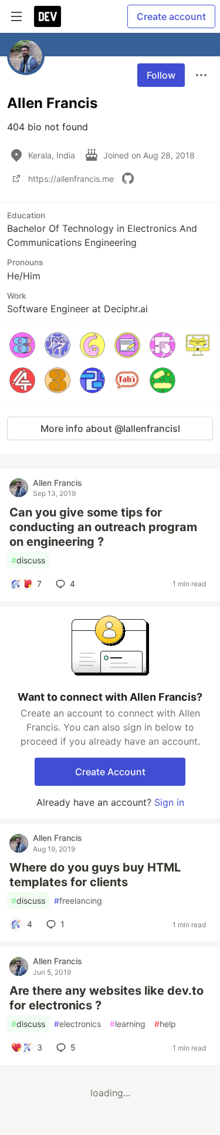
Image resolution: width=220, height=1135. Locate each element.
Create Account (110, 772)
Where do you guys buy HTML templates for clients (95, 874)
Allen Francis (57, 483)
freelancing (78, 901)
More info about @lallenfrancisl (110, 428)
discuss (28, 560)
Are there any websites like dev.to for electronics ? (106, 998)
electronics (77, 1024)
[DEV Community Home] (47, 16)
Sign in (169, 802)
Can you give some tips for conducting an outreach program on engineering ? (103, 527)
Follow (161, 75)
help (165, 1024)
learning (127, 1024)
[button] (22, 345)
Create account (171, 16)
